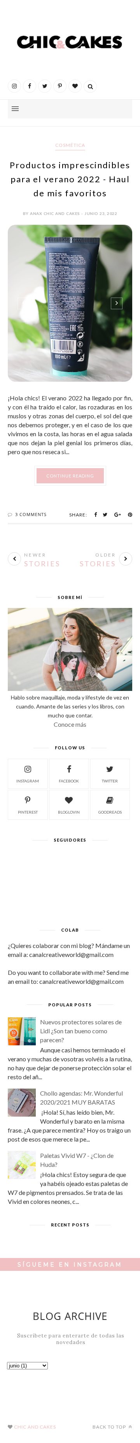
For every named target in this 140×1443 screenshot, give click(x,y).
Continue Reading (70, 475)
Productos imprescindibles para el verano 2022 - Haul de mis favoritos (70, 179)
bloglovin (69, 812)
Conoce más (70, 724)
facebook (69, 781)
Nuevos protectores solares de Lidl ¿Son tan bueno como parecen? (81, 1030)
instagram (27, 781)
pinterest (28, 812)
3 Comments (31, 514)
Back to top (110, 1427)
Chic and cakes (35, 1427)
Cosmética (70, 145)
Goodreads (110, 812)
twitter (110, 781)
